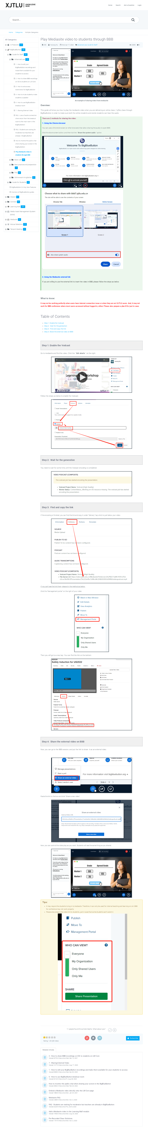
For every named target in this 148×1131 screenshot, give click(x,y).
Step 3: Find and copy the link (55, 329)
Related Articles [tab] (48, 1050)
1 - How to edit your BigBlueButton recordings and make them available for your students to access (88, 1070)
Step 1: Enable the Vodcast (54, 323)
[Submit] (133, 19)
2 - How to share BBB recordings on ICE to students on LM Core (74, 1056)
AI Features (16, 45)
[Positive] (110, 1029)
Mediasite (15, 219)
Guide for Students (20, 182)
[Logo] (20, 5)
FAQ (17, 173)
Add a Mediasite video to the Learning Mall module (69, 1112)
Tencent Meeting (17, 229)
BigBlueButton (17, 50)
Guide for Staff (19, 54)
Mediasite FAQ (54, 1098)
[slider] (49, 1037)
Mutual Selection (18, 224)
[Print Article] (93, 1038)
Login (139, 5)
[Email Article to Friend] (100, 1038)
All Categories (11, 40)
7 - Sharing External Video (24, 110)
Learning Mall (17, 207)
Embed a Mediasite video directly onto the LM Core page (71, 1091)
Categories (19, 32)
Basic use (19, 160)
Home (11, 32)
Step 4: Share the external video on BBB (58, 332)
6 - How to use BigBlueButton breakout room (66, 1077)
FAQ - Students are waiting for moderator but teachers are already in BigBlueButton (25, 133)
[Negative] (114, 1029)
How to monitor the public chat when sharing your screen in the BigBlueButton (26, 144)
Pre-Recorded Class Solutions (60, 1118)
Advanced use (21, 59)
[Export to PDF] (87, 1038)
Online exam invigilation (24, 177)
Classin (14, 197)
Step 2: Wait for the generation (55, 326)
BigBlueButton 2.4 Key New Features (23, 187)
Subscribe (133, 1038)
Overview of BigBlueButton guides (22, 192)
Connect (14, 202)
